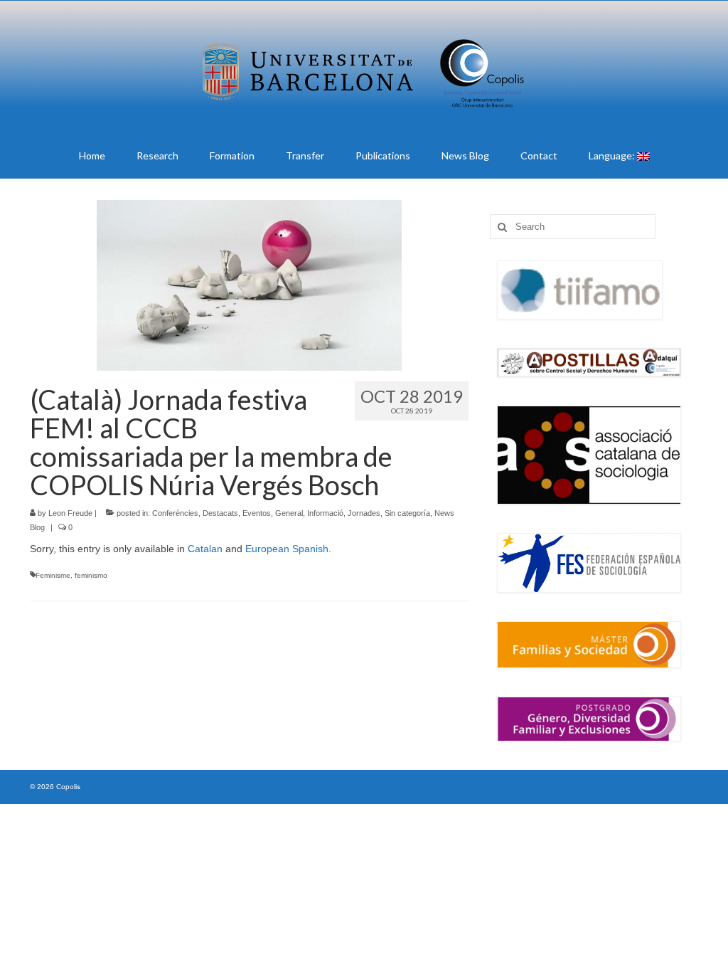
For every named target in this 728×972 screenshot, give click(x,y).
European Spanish (286, 548)
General (289, 513)
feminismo (91, 575)
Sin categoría (407, 513)
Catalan (205, 548)
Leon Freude (70, 513)
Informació (325, 513)
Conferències (175, 513)
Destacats (220, 513)
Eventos (256, 513)
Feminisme (53, 575)
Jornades (364, 513)
